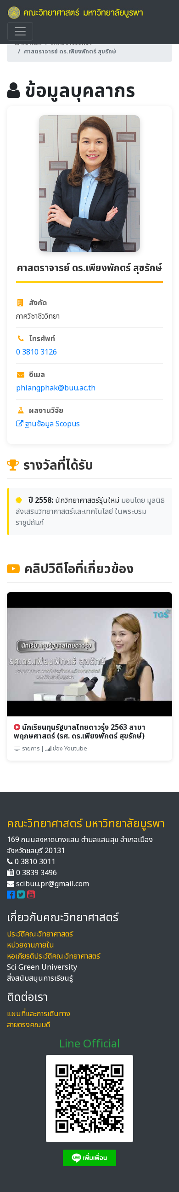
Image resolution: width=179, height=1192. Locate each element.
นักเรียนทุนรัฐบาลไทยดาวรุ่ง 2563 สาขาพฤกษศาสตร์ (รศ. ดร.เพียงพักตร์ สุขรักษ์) (79, 732)
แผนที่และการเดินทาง (38, 1013)
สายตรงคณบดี (28, 1024)
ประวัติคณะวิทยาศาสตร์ (40, 934)
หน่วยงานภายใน (30, 945)
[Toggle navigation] (20, 31)
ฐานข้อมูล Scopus (51, 424)
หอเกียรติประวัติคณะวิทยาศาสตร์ (53, 956)
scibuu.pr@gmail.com (52, 884)
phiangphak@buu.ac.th (55, 388)
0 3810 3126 (36, 352)
